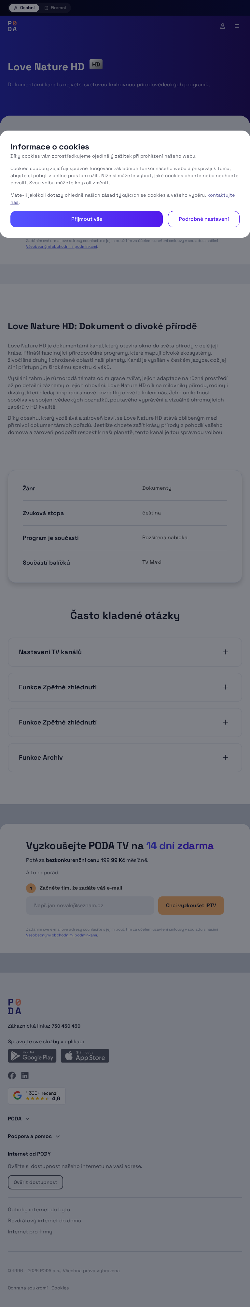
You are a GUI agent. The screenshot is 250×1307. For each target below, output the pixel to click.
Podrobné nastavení (204, 219)
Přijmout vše (86, 219)
